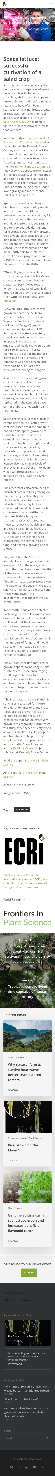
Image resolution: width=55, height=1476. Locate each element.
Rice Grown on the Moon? (21, 1399)
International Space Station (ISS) (30, 166)
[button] (50, 4)
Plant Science (40, 29)
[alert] (27, 1300)
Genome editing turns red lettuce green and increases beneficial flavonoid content (26, 1412)
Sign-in (29, 1272)
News (29, 29)
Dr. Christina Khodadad (30, 142)
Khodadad (9, 301)
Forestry (12, 1057)
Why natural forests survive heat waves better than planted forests (27, 1388)
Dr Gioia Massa (23, 748)
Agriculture (14, 1138)
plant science (22, 809)
